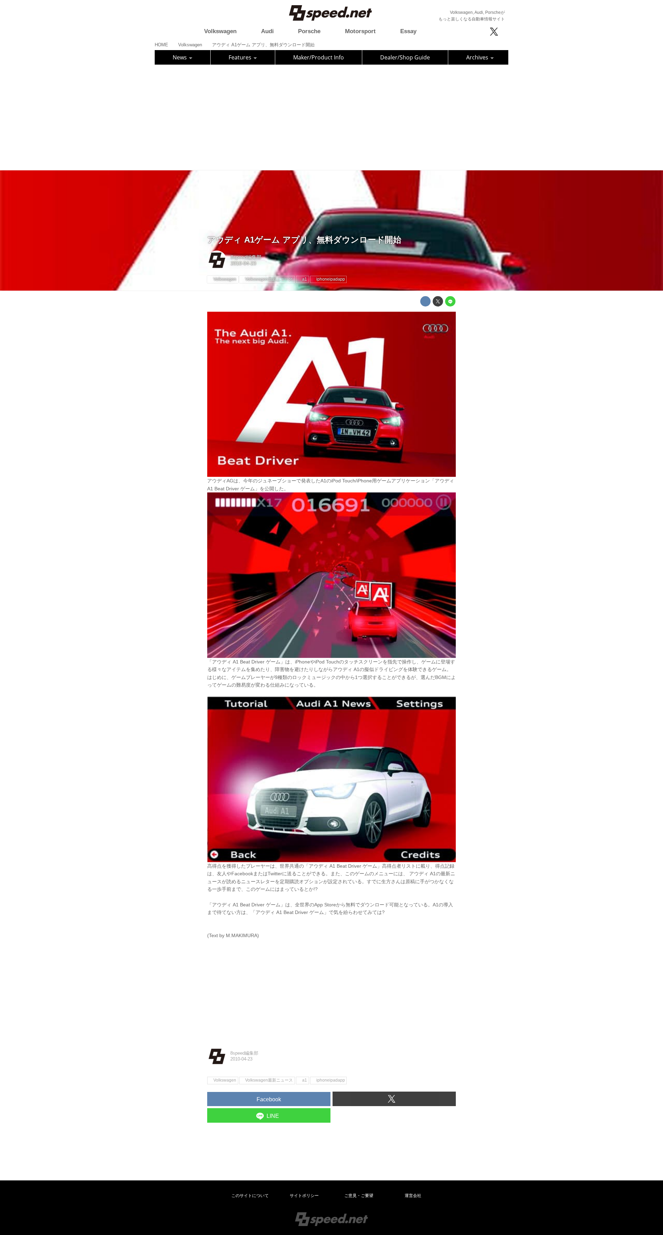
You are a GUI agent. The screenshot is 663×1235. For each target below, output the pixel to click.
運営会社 (413, 1195)
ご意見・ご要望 (358, 1195)
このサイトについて (250, 1195)
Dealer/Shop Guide (405, 57)
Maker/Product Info (318, 57)
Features (241, 57)
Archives (478, 57)
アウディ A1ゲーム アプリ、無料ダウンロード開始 (304, 239)
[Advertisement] (331, 116)
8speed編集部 (246, 257)
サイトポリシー (304, 1195)
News (180, 57)
